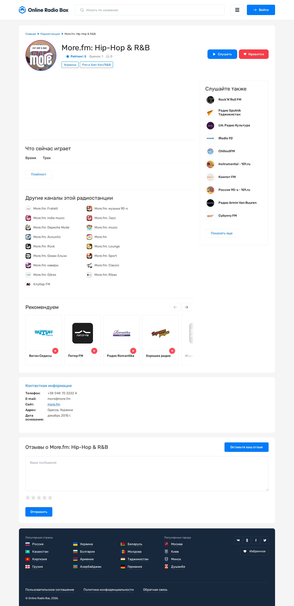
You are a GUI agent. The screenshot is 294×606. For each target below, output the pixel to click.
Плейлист (38, 174)
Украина (70, 65)
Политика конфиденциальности (109, 590)
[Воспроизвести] (55, 351)
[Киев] (166, 551)
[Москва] (166, 544)
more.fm (54, 404)
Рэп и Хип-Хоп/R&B (96, 65)
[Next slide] (186, 307)
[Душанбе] (166, 567)
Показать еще (221, 233)
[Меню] (237, 10)
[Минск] (166, 559)
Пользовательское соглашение (49, 590)
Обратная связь (155, 590)
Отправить (38, 512)
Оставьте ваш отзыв (246, 447)
